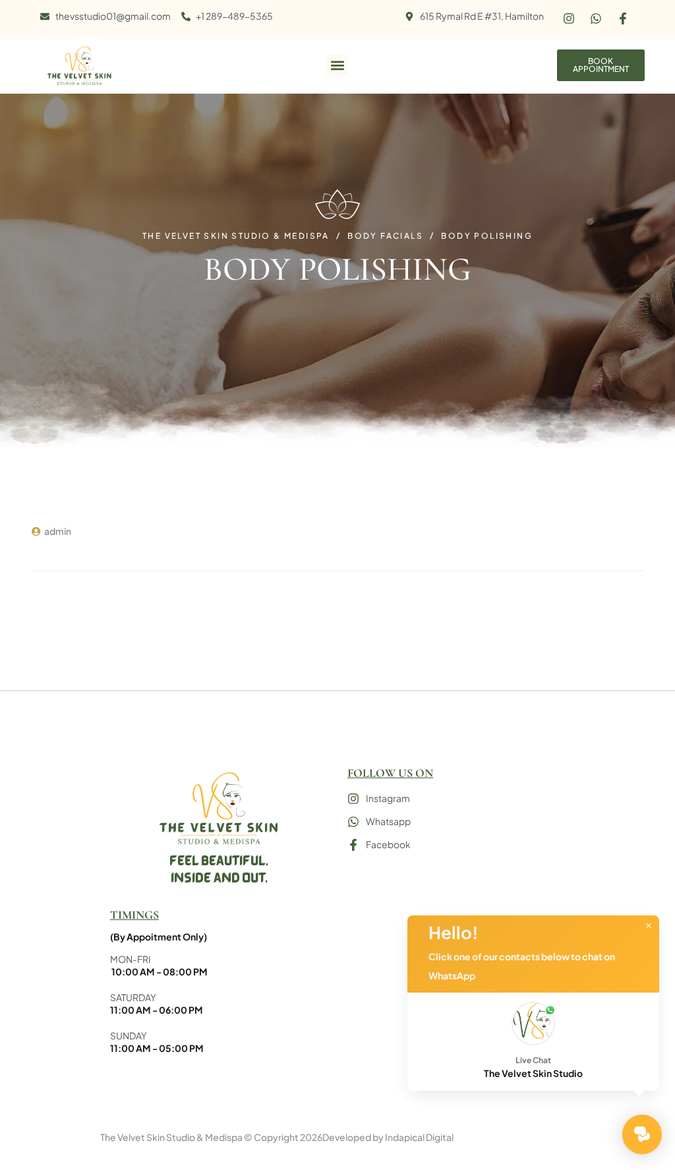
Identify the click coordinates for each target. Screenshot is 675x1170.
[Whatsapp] (596, 18)
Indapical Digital (419, 1137)
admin (57, 531)
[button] (337, 66)
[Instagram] (569, 18)
